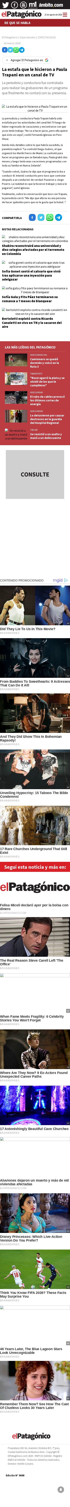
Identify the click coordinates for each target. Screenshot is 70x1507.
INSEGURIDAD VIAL (38, 355)
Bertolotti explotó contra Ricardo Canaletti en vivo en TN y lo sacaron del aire (32, 322)
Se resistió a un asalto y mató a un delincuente (46, 436)
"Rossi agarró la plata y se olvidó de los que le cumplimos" (47, 381)
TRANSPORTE (36, 373)
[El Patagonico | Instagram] (23, 6)
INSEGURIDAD (36, 392)
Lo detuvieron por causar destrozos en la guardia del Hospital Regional (47, 419)
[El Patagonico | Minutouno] (33, 6)
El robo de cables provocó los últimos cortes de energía (47, 400)
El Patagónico (10, 37)
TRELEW (34, 430)
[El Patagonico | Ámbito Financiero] (51, 6)
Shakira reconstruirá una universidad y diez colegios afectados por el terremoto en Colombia (33, 250)
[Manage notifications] (61, 1489)
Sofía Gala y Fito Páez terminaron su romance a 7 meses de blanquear (30, 299)
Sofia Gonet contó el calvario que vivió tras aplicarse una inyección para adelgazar (31, 275)
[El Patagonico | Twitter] (5, 6)
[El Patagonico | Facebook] (14, 6)
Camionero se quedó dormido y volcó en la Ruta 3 (44, 362)
